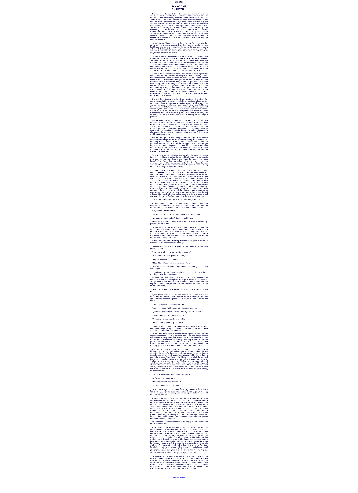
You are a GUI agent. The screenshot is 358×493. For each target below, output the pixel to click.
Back (174, 477)
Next (178, 477)
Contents (182, 477)
